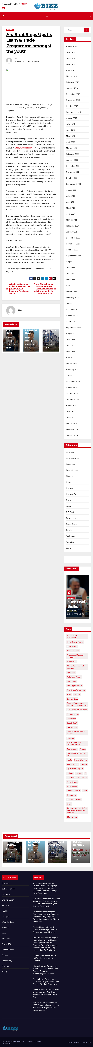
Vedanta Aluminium (74, 799)
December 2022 (73, 309)
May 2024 (70, 208)
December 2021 (73, 381)
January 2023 (72, 304)
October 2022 (72, 321)
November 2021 (73, 387)
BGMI (69, 694)
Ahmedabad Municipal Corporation (75, 656)
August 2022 (71, 333)
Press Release (72, 524)
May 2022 (70, 351)
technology (71, 795)
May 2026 (70, 64)
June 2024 (71, 202)
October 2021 (72, 393)
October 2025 (72, 106)
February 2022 (72, 369)
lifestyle (84, 764)
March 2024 (71, 220)
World (68, 548)
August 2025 (71, 118)
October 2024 (72, 178)
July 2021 (70, 411)
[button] (90, 16)
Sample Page (86, 1042)
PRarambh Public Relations (77, 777)
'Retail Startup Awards (75, 642)
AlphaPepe (71, 672)
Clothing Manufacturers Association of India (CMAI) (77, 704)
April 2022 (70, 357)
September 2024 (73, 184)
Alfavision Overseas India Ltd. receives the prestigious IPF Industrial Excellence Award (19, 289)
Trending (70, 542)
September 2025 (73, 112)
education (70, 738)
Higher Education (80, 760)
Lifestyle (69, 488)
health (69, 760)
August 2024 (71, 190)
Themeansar (6, 1043)
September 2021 (73, 399)
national (70, 773)
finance (83, 749)
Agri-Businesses (73, 651)
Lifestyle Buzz (72, 494)
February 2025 (72, 154)
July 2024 (70, 196)
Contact (77, 1042)
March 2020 (71, 423)
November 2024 (73, 172)
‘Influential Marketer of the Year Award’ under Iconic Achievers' (77, 810)
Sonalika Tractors (73, 791)
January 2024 (72, 232)
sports (85, 791)
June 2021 (70, 417)
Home (70, 1042)
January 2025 (72, 160)
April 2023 (70, 286)
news (68, 506)
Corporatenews (73, 714)
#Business (35, 61)
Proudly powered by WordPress (13, 1041)
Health (69, 482)
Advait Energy (72, 646)
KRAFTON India (72, 764)
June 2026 (71, 58)
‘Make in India (72, 817)
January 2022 (72, 375)
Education (70, 464)
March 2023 (71, 292)
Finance (69, 476)
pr (85, 773)
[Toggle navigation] (47, 16)
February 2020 (72, 429)
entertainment (72, 749)
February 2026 (72, 82)
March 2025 (71, 148)
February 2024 (72, 226)
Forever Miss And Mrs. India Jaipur (77, 754)
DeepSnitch (71, 719)
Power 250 (71, 518)
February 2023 (72, 298)
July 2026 (70, 52)
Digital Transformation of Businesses (76, 733)
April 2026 (70, 70)
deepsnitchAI (72, 727)
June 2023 (71, 274)
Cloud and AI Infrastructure (77, 710)
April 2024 (70, 214)
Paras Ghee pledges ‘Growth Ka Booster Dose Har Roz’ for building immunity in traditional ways (43, 289)
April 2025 (70, 142)
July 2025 (70, 124)
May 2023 (70, 280)
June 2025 (71, 130)
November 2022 (73, 315)
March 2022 (71, 363)
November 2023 (73, 244)
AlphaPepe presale (74, 677)
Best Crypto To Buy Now (76, 690)
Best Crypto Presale (74, 686)
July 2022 (70, 339)
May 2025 (70, 136)
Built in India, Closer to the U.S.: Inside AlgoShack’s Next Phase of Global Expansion (46, 981)
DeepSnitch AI (72, 723)
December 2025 (73, 94)
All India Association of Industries (75, 667)
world (69, 804)
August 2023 (71, 262)
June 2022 (71, 345)
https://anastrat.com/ (24, 148)
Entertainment (72, 470)
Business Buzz (72, 458)
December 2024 (73, 166)
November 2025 (73, 100)
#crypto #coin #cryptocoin (72, 636)
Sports (69, 530)
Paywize (79, 773)
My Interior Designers (75, 769)
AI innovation (71, 662)
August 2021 (71, 405)
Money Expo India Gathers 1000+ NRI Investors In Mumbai (44, 958)
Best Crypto (71, 681)
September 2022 (73, 327)
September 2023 (73, 256)
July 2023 (70, 268)
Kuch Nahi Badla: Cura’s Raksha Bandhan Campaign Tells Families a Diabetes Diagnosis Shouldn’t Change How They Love (45, 888)
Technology (71, 536)
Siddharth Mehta (10, 346)
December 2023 (73, 238)
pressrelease (72, 786)
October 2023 (72, 250)
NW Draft (70, 512)
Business (10, 29)
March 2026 (71, 76)
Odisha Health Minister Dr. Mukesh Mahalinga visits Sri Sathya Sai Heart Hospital (45, 929)
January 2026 (72, 88)
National (69, 500)
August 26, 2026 (79, 610)
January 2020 (72, 435)
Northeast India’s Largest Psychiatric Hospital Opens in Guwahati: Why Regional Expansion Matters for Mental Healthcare (46, 917)
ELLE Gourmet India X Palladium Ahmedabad (75, 743)
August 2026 (71, 46)
